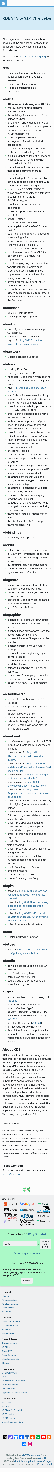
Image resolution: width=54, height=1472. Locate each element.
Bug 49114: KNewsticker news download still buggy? (26, 756)
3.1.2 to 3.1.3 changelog (33, 56)
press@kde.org (11, 1174)
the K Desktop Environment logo (32, 1461)
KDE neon (6, 1312)
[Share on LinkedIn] (27, 1436)
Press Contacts (9, 1355)
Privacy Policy (8, 1388)
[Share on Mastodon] (10, 1436)
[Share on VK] (24, 1442)
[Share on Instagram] (30, 1442)
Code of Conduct (10, 1384)
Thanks (5, 1363)
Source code (8, 1333)
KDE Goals (7, 1329)
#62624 (36, 1023)
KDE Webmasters (31, 1455)
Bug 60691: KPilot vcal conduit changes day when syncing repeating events (27, 917)
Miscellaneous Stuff (11, 1359)
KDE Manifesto (9, 1418)
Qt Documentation (10, 1325)
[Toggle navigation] (50, 3)
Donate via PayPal (45, 1244)
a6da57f (42, 1458)
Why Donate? (37, 1234)
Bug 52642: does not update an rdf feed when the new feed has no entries (29, 767)
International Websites (12, 1422)
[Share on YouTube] (43, 1436)
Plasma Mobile (9, 1308)
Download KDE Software (13, 1380)
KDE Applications (10, 1300)
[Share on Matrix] (5, 1436)
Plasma (5, 1296)
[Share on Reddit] (32, 1436)
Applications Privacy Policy (14, 1392)
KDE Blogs (6, 1347)
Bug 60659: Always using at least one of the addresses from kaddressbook (29, 906)
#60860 (13, 1000)
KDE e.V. (6, 1406)
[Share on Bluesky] (16, 1436)
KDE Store (6, 1402)
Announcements (9, 1343)
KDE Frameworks (10, 1304)
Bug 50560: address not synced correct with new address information (27, 895)
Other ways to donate (27, 1253)
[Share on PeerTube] (49, 1436)
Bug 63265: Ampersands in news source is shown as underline (28, 793)
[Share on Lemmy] (38, 1436)
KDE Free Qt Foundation (13, 1410)
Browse (27, 1280)
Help (4, 1376)
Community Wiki (9, 1373)
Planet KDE (7, 1351)
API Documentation (11, 1321)
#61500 (12, 1019)
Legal (49, 1464)
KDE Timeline (8, 1414)
